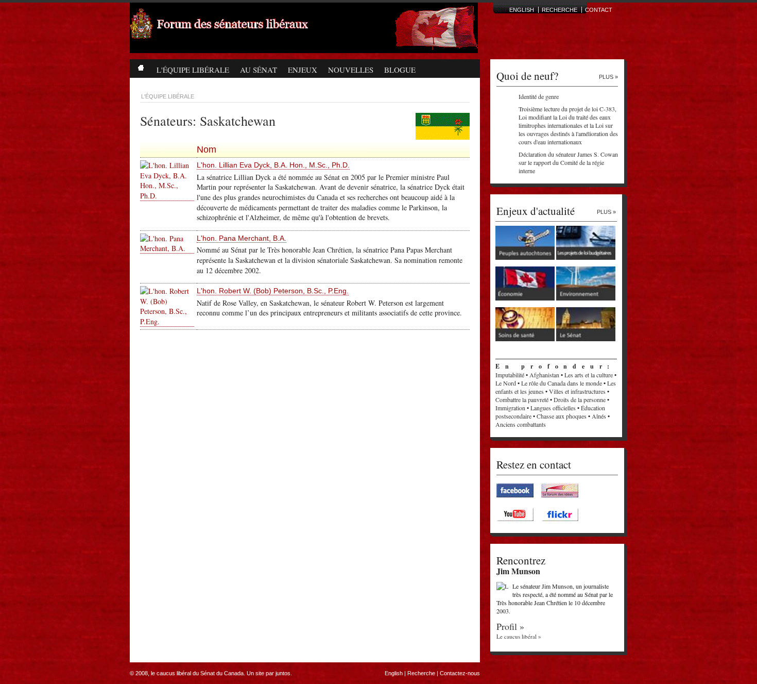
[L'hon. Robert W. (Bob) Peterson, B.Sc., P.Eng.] (167, 321)
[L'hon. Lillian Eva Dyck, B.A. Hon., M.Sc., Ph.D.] (167, 196)
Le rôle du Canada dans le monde (561, 383)
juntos (283, 673)
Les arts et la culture (588, 375)
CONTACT (598, 10)
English (394, 673)
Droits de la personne (580, 399)
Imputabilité (509, 375)
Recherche (421, 673)
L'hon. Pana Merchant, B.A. (241, 238)
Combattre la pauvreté (521, 399)
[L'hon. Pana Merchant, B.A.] (167, 248)
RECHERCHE (559, 10)
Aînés (599, 416)
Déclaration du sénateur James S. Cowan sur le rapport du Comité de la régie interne (568, 162)
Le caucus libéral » (518, 636)
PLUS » (608, 77)
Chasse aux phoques (562, 416)
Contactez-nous (460, 673)
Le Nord (505, 383)
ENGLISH (521, 10)
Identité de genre (539, 96)
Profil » (510, 626)
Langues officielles (553, 408)
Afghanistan (544, 375)
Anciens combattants (520, 424)
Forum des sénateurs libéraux (258, 34)
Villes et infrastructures (577, 391)
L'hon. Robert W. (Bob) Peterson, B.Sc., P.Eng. (273, 291)
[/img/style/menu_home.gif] (140, 65)
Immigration (510, 408)
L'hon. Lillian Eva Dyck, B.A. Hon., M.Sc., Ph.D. (273, 165)
